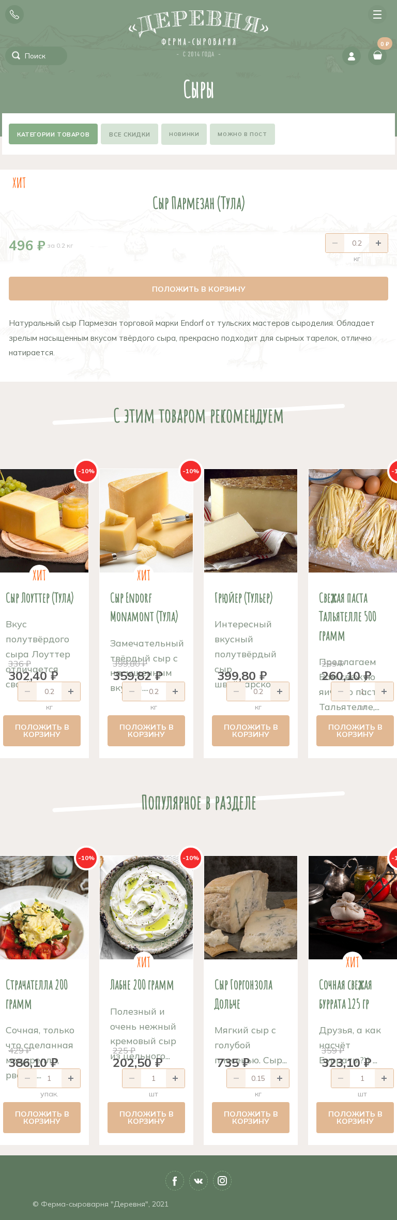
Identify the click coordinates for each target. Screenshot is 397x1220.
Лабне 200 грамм (142, 984)
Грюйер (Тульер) (244, 597)
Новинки (184, 134)
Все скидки (129, 134)
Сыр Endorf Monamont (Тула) (144, 606)
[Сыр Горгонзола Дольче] (250, 907)
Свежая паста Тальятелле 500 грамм (347, 616)
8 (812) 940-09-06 (14, 14)
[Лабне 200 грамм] (146, 907)
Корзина (383, 47)
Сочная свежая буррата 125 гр (345, 993)
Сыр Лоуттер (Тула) (40, 597)
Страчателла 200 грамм (37, 993)
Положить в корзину (199, 289)
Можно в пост (242, 134)
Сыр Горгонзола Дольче (243, 993)
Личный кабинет (351, 56)
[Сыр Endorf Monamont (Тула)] (146, 521)
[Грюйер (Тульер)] (250, 521)
